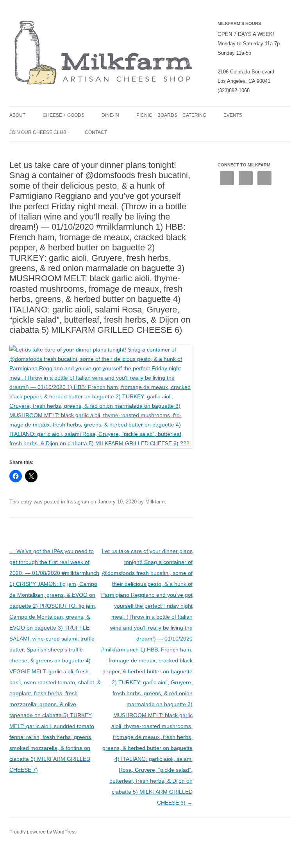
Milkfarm (155, 502)
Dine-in (110, 115)
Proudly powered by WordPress (43, 832)
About (17, 115)
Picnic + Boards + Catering (171, 115)
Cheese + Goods (63, 115)
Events (232, 115)
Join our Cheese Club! (38, 132)
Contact (96, 132)
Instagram (77, 502)
